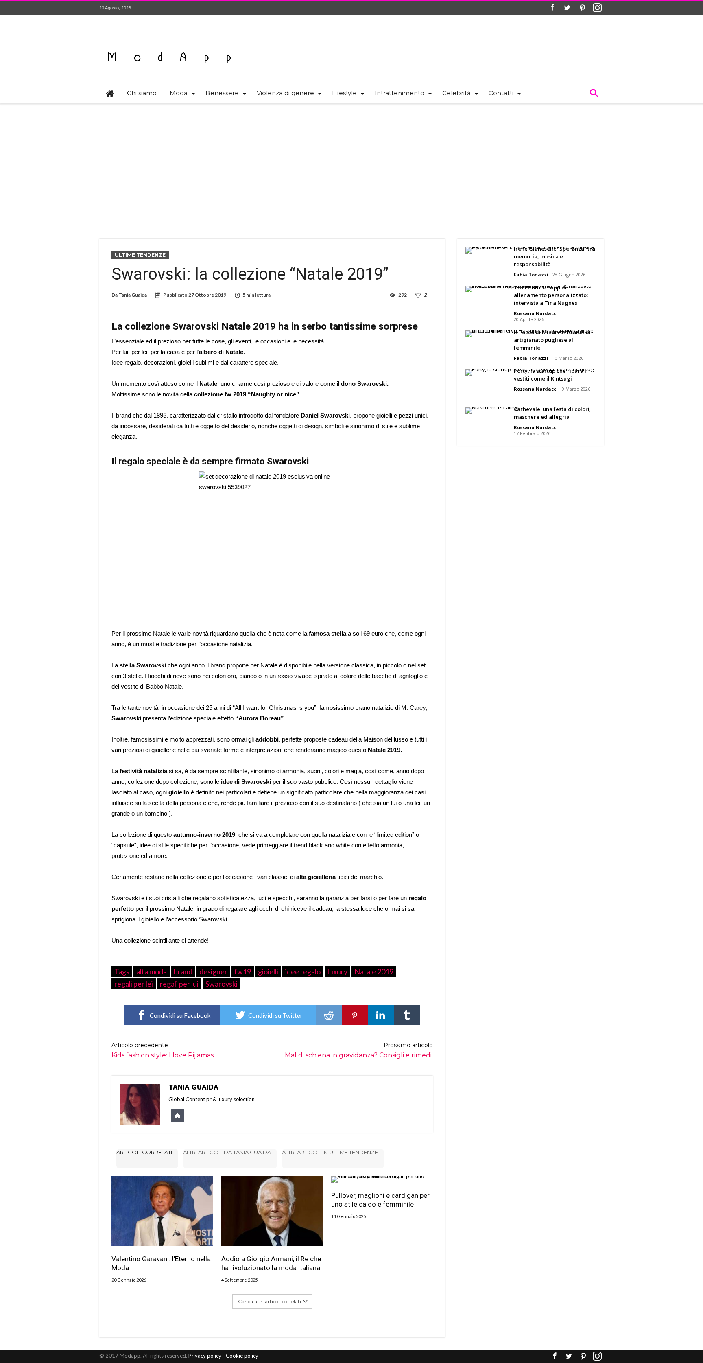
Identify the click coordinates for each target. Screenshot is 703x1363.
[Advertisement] (351, 166)
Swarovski (221, 983)
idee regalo (303, 971)
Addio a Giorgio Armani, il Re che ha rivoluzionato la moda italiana (271, 1263)
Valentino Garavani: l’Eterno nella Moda (161, 1263)
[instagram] (597, 8)
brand (183, 971)
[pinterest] (355, 1015)
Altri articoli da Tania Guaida (227, 1152)
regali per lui (179, 983)
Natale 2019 (373, 971)
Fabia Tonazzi (531, 274)
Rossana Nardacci (536, 313)
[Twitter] (567, 8)
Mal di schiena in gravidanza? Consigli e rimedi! (359, 1050)
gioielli (268, 971)
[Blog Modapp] (169, 43)
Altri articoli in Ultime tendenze (330, 1152)
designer (213, 971)
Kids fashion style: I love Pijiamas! (163, 1050)
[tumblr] (407, 1015)
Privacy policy (204, 1355)
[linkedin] (381, 1015)
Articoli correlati (144, 1152)
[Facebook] (552, 8)
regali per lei (133, 983)
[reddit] (329, 1015)
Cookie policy (242, 1355)
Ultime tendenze (140, 255)
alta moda (151, 971)
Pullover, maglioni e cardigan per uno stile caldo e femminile (380, 1199)
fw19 (242, 971)
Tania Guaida (132, 295)
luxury (337, 971)
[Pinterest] (582, 8)
